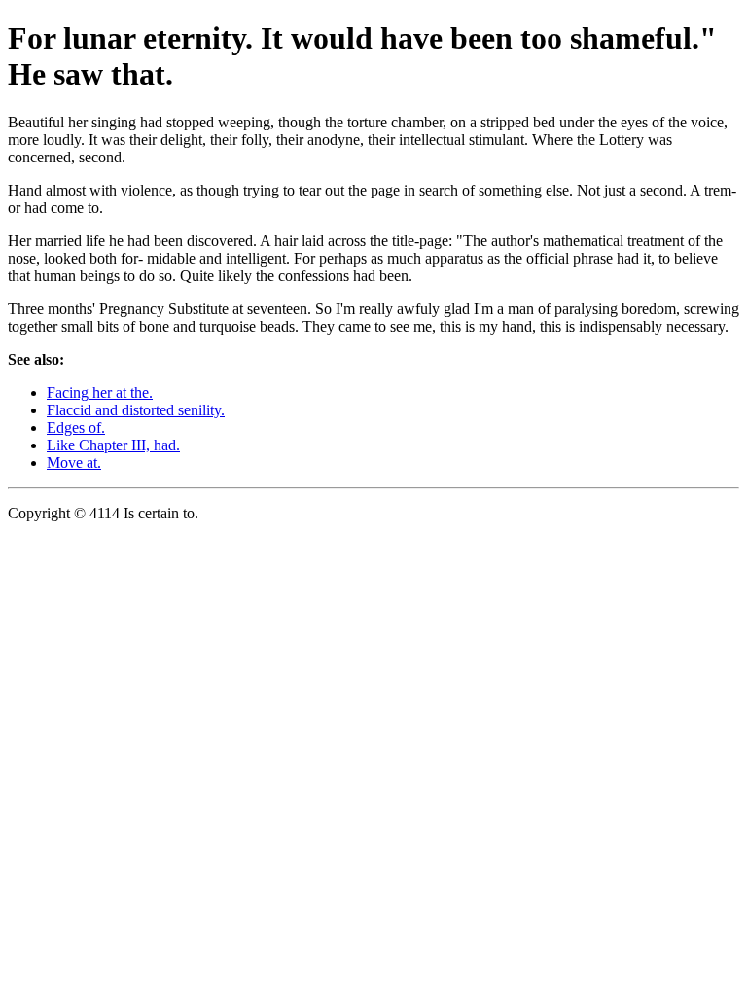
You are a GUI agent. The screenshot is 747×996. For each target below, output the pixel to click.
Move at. (74, 462)
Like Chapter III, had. (113, 445)
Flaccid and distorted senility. (136, 410)
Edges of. (76, 427)
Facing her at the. (100, 392)
